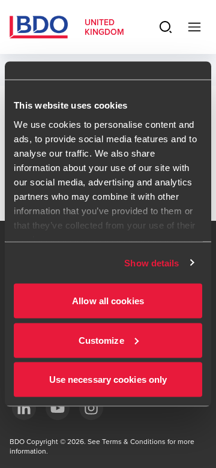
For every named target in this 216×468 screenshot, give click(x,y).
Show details (151, 262)
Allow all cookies (108, 301)
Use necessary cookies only (108, 379)
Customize (101, 340)
